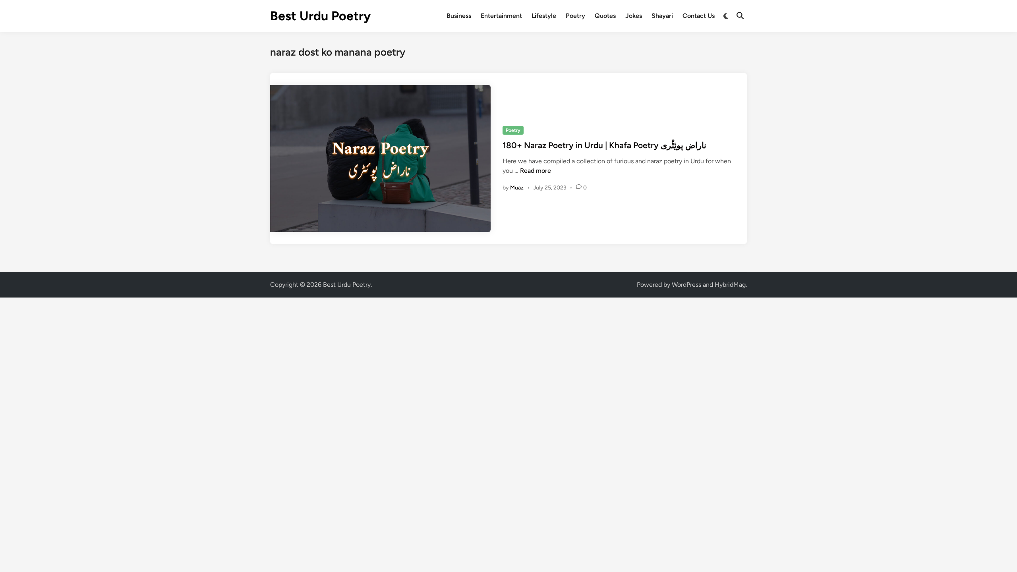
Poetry (575, 15)
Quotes (605, 15)
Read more (535, 170)
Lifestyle (544, 15)
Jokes (633, 15)
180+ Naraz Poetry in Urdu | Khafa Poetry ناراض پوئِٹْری (604, 145)
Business (459, 15)
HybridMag (730, 284)
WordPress (686, 284)
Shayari (662, 15)
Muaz (517, 187)
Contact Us (699, 15)
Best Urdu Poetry (320, 15)
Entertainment (501, 15)
